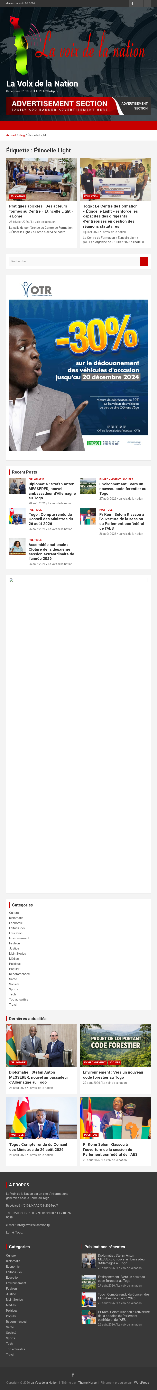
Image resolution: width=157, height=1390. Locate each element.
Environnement (110, 479)
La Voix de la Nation (42, 84)
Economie (16, 923)
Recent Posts (24, 472)
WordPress (141, 1382)
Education (17, 196)
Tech (12, 994)
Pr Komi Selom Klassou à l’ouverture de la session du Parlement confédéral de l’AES (121, 521)
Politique (35, 509)
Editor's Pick (17, 928)
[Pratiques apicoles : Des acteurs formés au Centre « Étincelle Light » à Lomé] (41, 179)
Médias (14, 959)
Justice (14, 948)
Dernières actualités (28, 1018)
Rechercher (144, 261)
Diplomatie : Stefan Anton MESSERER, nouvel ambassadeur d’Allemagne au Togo (52, 491)
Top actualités (18, 999)
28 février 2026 (19, 221)
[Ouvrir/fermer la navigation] (11, 125)
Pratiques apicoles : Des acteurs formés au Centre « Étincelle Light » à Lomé (41, 211)
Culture (14, 913)
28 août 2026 (37, 503)
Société (127, 479)
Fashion (14, 943)
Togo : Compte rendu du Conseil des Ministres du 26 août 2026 (51, 519)
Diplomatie (36, 479)
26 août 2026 (37, 529)
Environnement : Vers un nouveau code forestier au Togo (122, 489)
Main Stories (17, 953)
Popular (14, 969)
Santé (13, 979)
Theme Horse (87, 1382)
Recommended (19, 974)
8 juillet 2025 (91, 232)
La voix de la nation (43, 221)
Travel (13, 1004)
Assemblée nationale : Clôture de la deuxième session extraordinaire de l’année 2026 (51, 551)
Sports (13, 989)
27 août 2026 (107, 498)
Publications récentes (104, 1246)
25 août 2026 (37, 564)
